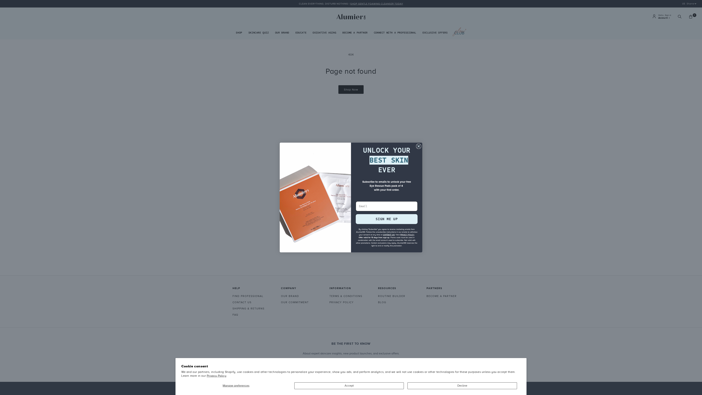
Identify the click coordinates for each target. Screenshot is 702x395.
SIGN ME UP (387, 219)
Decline (462, 385)
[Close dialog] (418, 146)
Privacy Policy (216, 375)
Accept (349, 385)
